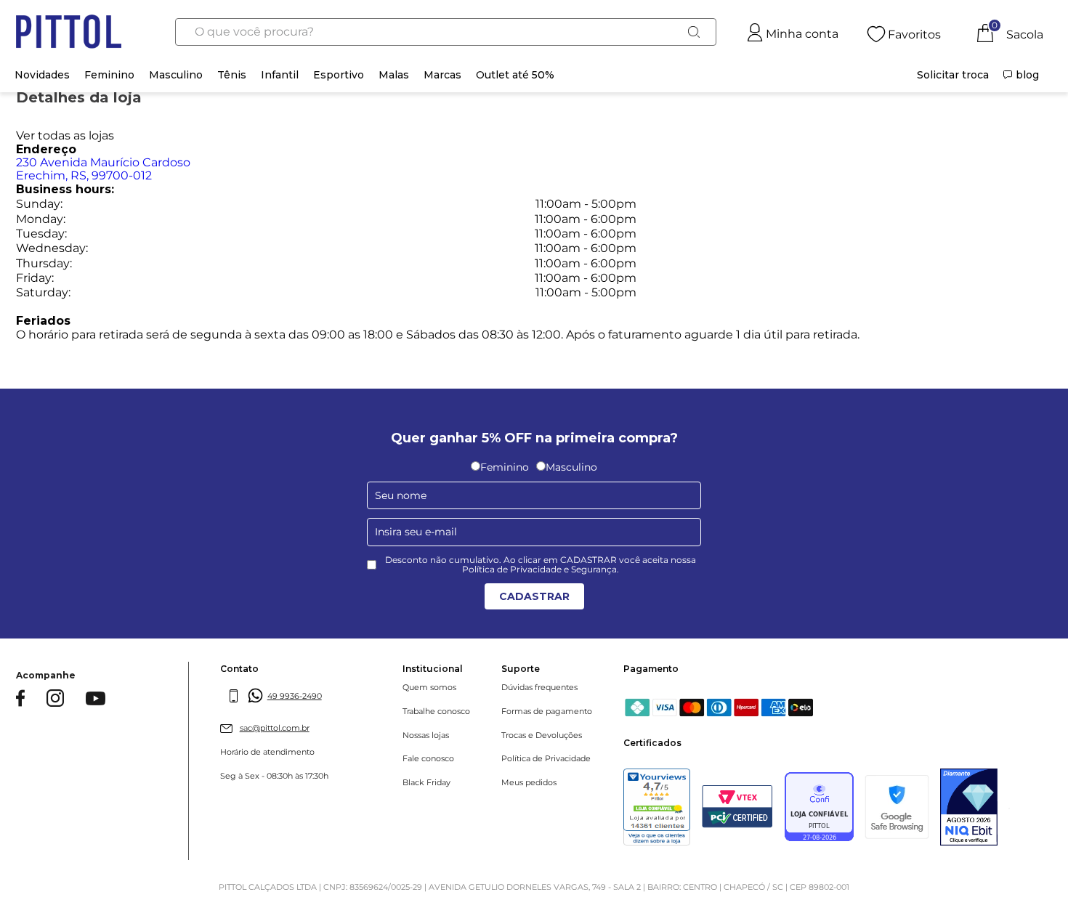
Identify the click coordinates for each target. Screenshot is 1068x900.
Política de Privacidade (546, 758)
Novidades (42, 74)
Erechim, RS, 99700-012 (103, 168)
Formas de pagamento (546, 711)
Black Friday (426, 782)
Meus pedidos (529, 782)
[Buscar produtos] (693, 32)
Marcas (442, 74)
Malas (394, 74)
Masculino (176, 74)
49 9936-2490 (294, 696)
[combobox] (445, 32)
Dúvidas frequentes (539, 687)
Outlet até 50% (515, 74)
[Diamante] (969, 808)
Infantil (280, 74)
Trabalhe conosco (436, 711)
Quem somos (429, 687)
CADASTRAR (534, 596)
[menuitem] (953, 75)
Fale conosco (428, 758)
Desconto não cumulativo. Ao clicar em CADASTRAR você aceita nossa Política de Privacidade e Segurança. (540, 565)
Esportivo (338, 74)
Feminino (109, 74)
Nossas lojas (425, 735)
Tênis (231, 74)
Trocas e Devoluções (541, 735)
